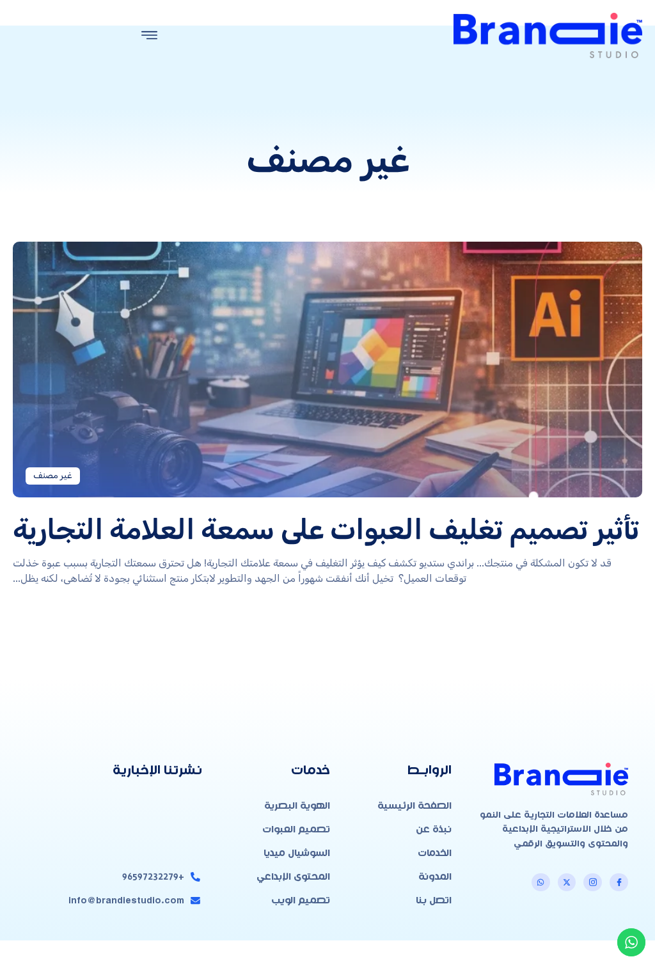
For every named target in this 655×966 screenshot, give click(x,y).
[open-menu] (149, 36)
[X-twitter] (567, 882)
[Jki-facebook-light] (619, 882)
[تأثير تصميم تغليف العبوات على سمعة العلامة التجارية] (327, 369)
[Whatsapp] (541, 882)
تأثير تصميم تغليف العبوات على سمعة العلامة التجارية (326, 529)
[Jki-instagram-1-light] (592, 882)
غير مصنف (52, 475)
